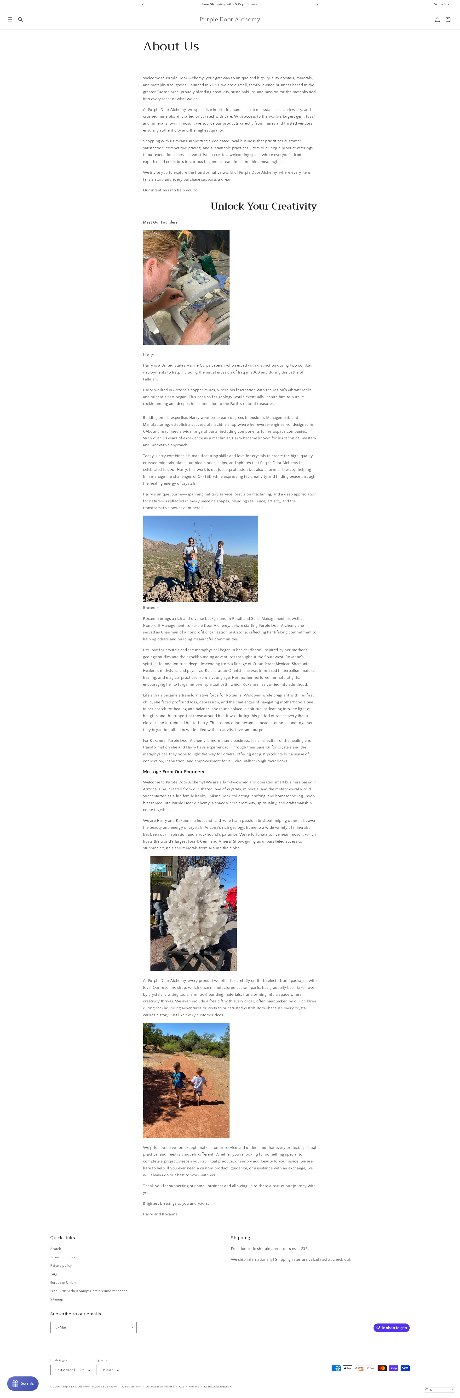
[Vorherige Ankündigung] (143, 4)
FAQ (53, 1274)
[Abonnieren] (131, 1327)
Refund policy (61, 1266)
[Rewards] (23, 1383)
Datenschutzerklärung (160, 1386)
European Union (63, 1283)
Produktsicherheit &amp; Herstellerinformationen (88, 1291)
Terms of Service (63, 1258)
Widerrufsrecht (131, 1386)
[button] (10, 19)
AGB (181, 1386)
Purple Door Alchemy (76, 1387)
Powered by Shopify (104, 1387)
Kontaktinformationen (217, 1386)
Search (55, 1249)
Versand (194, 1386)
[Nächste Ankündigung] (317, 4)
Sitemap (56, 1300)
